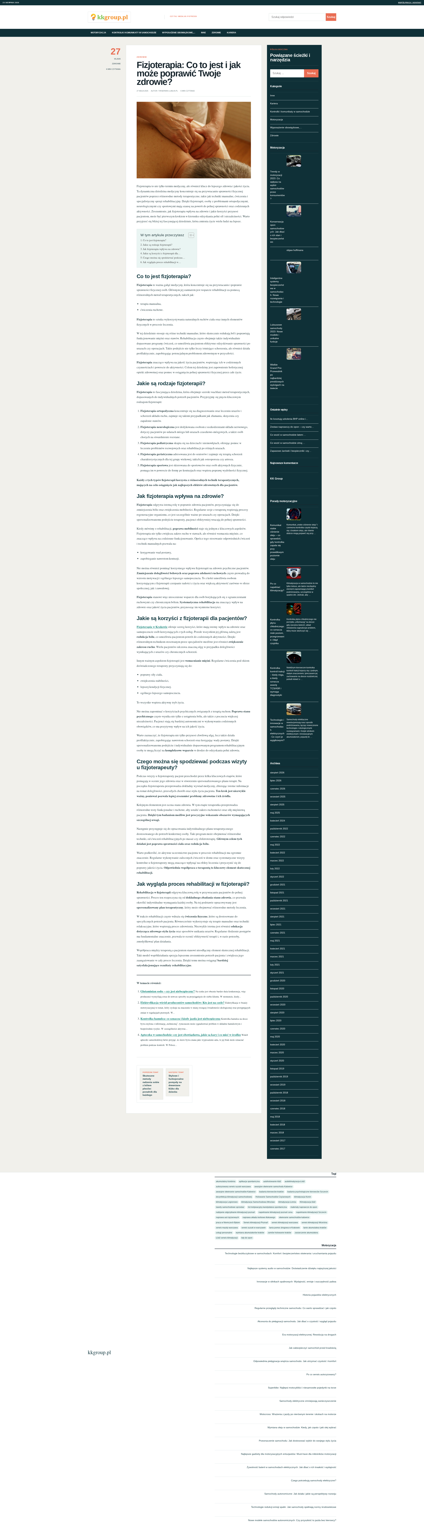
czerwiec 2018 (277, 1108)
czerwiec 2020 (277, 1028)
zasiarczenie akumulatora (306, 1233)
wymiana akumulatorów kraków (250, 1233)
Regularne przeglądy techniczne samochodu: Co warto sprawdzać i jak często (295, 1308)
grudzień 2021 (277, 884)
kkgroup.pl (99, 1352)
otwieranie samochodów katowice (294, 1217)
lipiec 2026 (275, 780)
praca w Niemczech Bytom (228, 1222)
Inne (203, 33)
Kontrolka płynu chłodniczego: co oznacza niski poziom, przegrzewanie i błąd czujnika (277, 631)
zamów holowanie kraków (279, 1233)
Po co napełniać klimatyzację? (277, 587)
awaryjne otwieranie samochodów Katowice (236, 1192)
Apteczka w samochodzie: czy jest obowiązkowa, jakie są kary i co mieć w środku (190, 1035)
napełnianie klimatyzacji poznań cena (275, 1212)
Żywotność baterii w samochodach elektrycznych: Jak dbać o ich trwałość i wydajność (291, 1467)
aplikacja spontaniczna (249, 1181)
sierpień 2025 (277, 804)
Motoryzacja (98, 33)
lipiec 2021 (275, 924)
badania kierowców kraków (271, 1192)
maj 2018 (275, 1116)
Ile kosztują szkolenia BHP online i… (289, 419)
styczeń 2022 (277, 876)
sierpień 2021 (277, 916)
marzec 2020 (277, 1052)
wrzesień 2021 (277, 908)
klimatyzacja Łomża (287, 1202)
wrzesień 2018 (277, 1100)
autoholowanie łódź (272, 1181)
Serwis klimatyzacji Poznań (255, 1222)
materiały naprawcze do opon (304, 1207)
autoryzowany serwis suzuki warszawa (233, 1186)
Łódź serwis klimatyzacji (227, 1238)
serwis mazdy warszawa (227, 1228)
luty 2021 (275, 964)
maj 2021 (275, 940)
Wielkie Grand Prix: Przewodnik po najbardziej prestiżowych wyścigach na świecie (277, 376)
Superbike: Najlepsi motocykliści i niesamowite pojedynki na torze (302, 1387)
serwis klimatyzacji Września (314, 1222)
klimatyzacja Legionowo (227, 1202)
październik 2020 (279, 996)
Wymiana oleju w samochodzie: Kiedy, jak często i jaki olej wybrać (301, 1427)
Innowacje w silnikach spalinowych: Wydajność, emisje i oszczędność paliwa (296, 1281)
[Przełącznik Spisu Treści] (189, 235)
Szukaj (331, 17)
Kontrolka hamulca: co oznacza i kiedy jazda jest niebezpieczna (180, 1019)
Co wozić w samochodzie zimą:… (287, 443)
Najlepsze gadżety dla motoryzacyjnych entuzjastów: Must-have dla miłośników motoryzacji (288, 1454)
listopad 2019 (277, 1068)
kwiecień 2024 (277, 820)
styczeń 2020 (277, 1060)
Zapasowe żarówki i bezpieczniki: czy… (290, 451)
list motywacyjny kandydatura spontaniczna (267, 1207)
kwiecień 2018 (277, 1124)
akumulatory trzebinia (225, 1181)
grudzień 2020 (277, 980)
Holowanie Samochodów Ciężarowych (273, 1197)
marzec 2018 (277, 1132)
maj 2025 (275, 812)
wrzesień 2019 (277, 1084)
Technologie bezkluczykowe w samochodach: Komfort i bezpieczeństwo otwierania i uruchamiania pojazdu (280, 1253)
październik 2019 (279, 1076)
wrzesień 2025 (277, 796)
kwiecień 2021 (277, 948)
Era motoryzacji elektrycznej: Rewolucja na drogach (309, 1334)
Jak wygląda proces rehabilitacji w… (162, 262)
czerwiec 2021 (277, 932)
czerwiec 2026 (277, 788)
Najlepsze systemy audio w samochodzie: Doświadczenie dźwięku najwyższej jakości (291, 1268)
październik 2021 (279, 900)
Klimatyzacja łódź (308, 1202)
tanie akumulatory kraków (314, 1228)
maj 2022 (275, 844)
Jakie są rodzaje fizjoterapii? (157, 244)
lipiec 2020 (275, 1020)
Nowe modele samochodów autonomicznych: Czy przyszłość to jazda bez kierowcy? (292, 1520)
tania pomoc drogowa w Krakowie (284, 1228)
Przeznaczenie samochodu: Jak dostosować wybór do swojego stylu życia (297, 1440)
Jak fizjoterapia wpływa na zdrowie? (162, 249)
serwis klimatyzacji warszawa (285, 1222)
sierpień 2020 (277, 1012)
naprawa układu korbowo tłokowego (259, 1217)
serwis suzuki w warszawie (253, 1228)
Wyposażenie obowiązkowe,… (178, 33)
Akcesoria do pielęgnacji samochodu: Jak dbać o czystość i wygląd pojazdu (297, 1321)
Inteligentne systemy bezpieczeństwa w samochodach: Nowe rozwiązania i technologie (277, 290)
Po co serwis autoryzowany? (321, 1374)
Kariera (231, 33)
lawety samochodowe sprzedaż (230, 1207)
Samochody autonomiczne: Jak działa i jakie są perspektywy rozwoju (300, 1493)
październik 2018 (279, 1092)
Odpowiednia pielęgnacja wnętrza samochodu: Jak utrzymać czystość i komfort (294, 1361)
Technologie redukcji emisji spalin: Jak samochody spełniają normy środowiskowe (293, 1507)
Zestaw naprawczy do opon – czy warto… (292, 426)
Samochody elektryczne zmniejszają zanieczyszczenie (307, 1401)
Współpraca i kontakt (409, 2)
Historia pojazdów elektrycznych (319, 1294)
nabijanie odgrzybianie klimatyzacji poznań (235, 1212)
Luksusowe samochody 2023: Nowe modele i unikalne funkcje (276, 333)
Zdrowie (216, 33)
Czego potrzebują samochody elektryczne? (313, 1480)
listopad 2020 (277, 988)
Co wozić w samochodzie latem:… (288, 434)
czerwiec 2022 (277, 836)
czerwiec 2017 (277, 1148)
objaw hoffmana (295, 250)
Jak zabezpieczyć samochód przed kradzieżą (312, 1348)
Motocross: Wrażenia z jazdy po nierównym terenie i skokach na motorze (298, 1414)
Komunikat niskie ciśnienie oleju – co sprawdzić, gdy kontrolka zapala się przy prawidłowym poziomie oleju (277, 542)
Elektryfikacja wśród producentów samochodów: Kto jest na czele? (182, 1002)
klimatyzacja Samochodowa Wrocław (258, 1202)
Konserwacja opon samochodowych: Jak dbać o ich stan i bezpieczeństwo (277, 231)
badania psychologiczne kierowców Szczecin (307, 1192)
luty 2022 (275, 868)
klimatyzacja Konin (302, 1197)
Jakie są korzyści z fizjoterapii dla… (162, 253)
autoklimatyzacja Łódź (295, 1181)
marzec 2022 (277, 860)
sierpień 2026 (277, 772)
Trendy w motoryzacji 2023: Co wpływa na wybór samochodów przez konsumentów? (277, 185)
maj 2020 (275, 1036)
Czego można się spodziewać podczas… (164, 257)
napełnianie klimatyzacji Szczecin (311, 1212)
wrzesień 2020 (277, 1004)
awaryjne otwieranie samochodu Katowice (273, 1186)
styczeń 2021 (277, 972)
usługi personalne (224, 1233)
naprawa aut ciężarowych (227, 1217)
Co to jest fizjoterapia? (154, 240)
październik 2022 (279, 828)
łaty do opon (246, 1238)
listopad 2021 (277, 892)
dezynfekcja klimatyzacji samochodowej (234, 1197)
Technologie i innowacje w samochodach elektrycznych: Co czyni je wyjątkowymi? (277, 730)
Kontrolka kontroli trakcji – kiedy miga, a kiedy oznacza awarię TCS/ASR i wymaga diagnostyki (277, 681)
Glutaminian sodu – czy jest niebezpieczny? (167, 991)
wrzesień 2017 (277, 1140)
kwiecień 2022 (277, 852)
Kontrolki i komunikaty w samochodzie (134, 33)
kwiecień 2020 (277, 1044)
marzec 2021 (277, 956)
